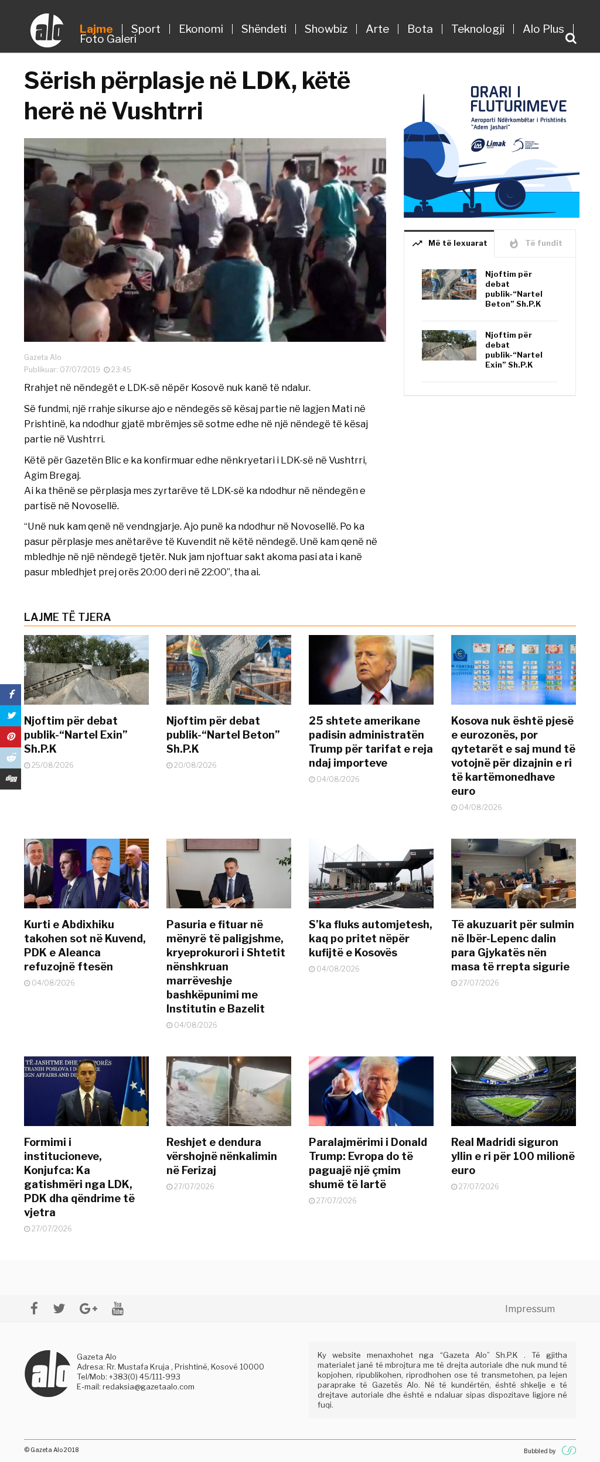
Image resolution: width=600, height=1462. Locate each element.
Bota (420, 29)
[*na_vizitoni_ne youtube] (118, 1308)
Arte (377, 29)
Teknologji (477, 29)
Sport (146, 29)
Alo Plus (543, 29)
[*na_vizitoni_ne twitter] (59, 1308)
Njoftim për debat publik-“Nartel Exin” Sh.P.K (514, 349)
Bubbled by (539, 1450)
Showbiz (326, 29)
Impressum (530, 1309)
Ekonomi (201, 29)
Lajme (96, 29)
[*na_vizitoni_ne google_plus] (88, 1308)
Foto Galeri (108, 39)
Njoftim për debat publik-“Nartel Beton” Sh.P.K (514, 288)
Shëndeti (264, 29)
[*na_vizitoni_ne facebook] (34, 1308)
